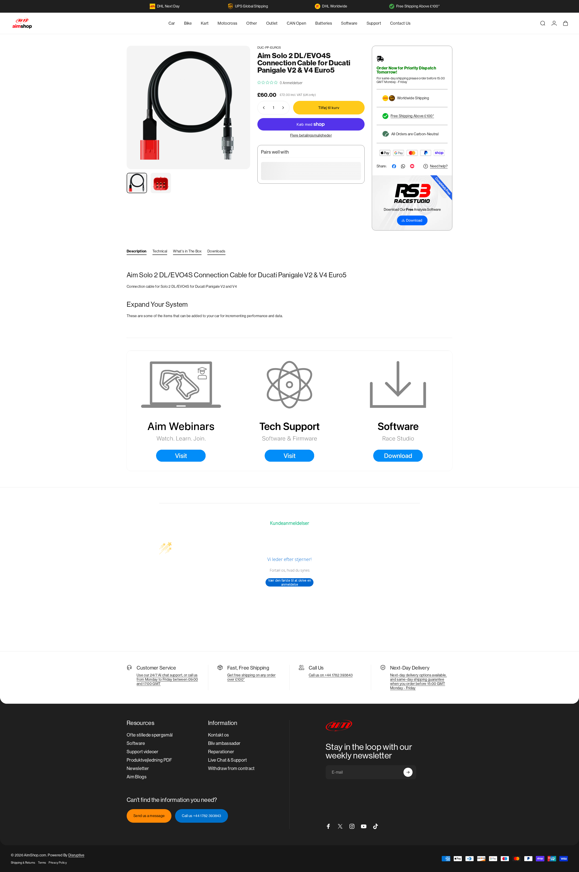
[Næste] (238, 118)
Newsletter (138, 768)
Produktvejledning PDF (149, 760)
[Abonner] (408, 772)
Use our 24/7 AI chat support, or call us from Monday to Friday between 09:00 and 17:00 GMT (167, 679)
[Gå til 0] (137, 183)
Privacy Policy (57, 862)
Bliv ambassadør (224, 743)
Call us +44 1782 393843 (201, 816)
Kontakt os (218, 735)
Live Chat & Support (227, 760)
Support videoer (143, 751)
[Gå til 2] (161, 183)
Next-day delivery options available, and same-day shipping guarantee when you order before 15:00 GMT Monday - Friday (418, 681)
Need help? (439, 166)
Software (136, 743)
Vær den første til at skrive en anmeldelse (289, 582)
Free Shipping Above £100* (418, 6)
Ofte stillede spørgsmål (150, 735)
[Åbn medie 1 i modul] (188, 107)
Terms (42, 862)
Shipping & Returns (23, 862)
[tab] (137, 252)
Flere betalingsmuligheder (311, 135)
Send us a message (149, 816)
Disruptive (76, 855)
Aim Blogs (137, 776)
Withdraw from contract (231, 768)
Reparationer (221, 751)
